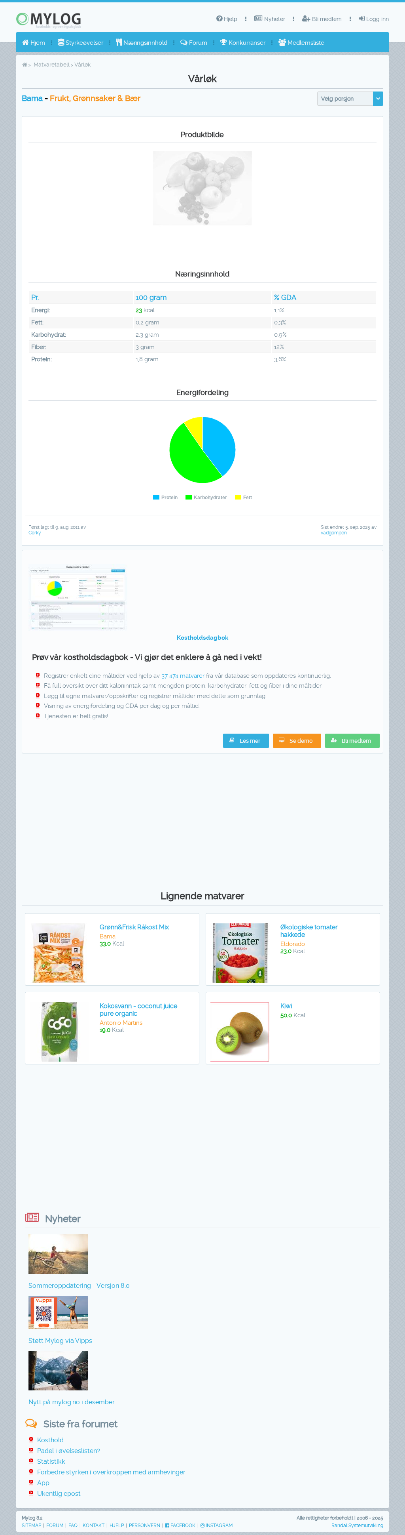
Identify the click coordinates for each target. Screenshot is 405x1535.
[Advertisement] (202, 820)
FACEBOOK (182, 1525)
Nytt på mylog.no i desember (71, 1402)
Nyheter (274, 19)
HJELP (117, 1525)
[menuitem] (33, 42)
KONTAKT (93, 1525)
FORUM (54, 1525)
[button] (352, 741)
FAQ (73, 1525)
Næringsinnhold (144, 42)
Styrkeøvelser (83, 42)
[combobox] (350, 99)
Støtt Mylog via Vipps (60, 1340)
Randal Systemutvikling (357, 1525)
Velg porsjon (337, 98)
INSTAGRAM (218, 1525)
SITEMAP (31, 1525)
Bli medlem (326, 19)
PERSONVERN (144, 1525)
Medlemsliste (305, 42)
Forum (197, 42)
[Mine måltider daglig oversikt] (77, 628)
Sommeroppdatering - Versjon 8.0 (79, 1285)
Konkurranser (246, 42)
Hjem (37, 42)
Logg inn (377, 19)
